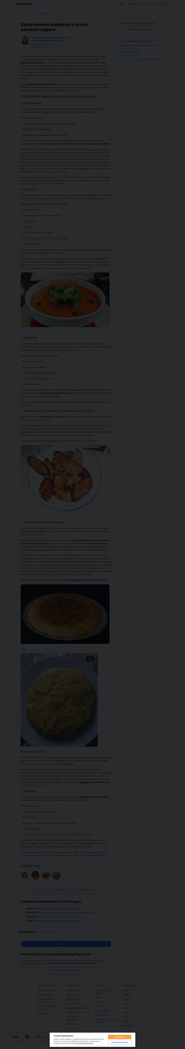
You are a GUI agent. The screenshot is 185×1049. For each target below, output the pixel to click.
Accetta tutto (119, 1037)
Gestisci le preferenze (119, 1042)
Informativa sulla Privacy (85, 1043)
